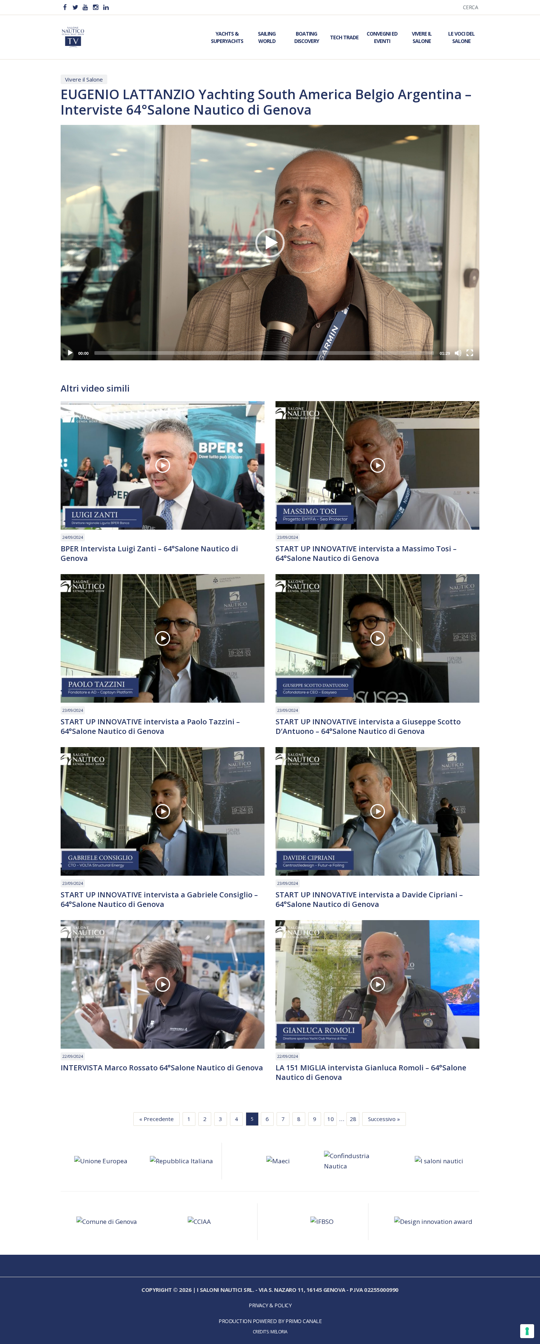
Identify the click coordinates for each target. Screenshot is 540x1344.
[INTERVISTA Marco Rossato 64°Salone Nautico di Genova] (162, 984)
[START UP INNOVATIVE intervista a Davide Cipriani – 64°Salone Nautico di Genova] (377, 811)
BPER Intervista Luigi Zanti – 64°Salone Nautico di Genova (149, 553)
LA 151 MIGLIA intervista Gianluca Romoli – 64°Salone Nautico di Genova (371, 1072)
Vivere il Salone (422, 37)
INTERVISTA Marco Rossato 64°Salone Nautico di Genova (162, 1068)
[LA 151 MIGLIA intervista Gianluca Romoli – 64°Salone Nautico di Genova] (377, 984)
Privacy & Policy (270, 1305)
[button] (270, 242)
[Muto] (458, 353)
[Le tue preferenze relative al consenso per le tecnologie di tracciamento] (527, 1331)
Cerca (470, 7)
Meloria (279, 1331)
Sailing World (267, 37)
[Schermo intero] (470, 353)
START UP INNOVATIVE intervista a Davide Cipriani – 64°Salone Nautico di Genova (369, 899)
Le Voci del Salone (461, 37)
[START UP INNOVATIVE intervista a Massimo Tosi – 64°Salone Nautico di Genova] (377, 465)
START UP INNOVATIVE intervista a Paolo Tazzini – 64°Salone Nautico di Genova (150, 726)
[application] (270, 242)
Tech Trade (344, 37)
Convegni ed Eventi (382, 37)
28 (353, 1119)
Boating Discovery (306, 37)
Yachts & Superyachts (227, 37)
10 (330, 1119)
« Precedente (156, 1119)
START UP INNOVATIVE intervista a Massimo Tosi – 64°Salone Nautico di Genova (366, 553)
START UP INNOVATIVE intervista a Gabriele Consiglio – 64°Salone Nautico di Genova (159, 899)
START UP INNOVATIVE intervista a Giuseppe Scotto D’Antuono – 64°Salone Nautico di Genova (368, 726)
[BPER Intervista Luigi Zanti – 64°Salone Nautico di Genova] (162, 465)
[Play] (70, 353)
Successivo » (384, 1119)
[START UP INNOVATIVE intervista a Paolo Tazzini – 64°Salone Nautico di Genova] (162, 638)
